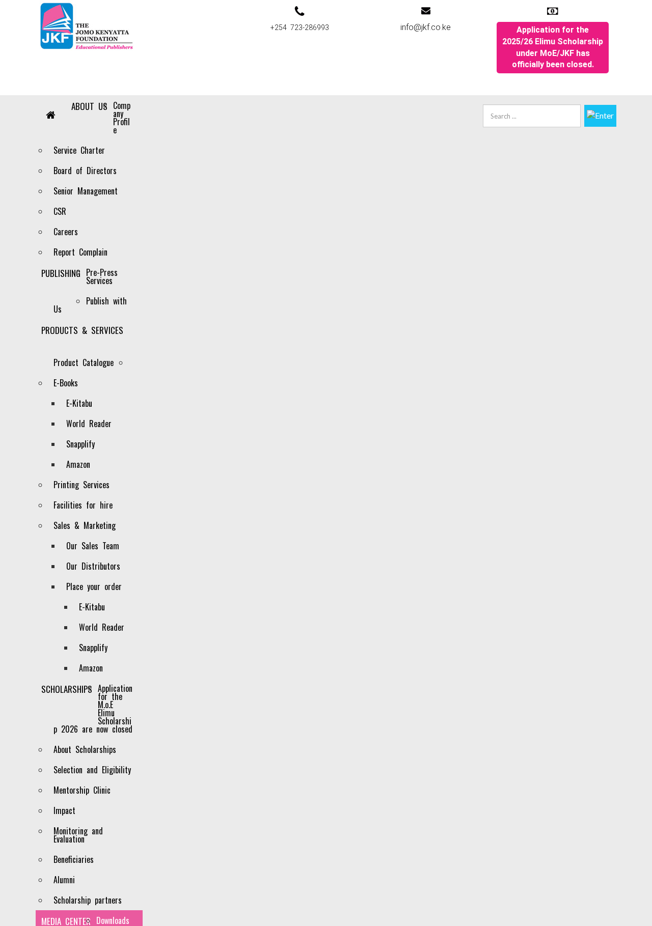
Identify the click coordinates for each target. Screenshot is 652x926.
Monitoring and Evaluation (78, 835)
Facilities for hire (83, 505)
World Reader (89, 423)
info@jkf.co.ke (425, 27)
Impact (64, 810)
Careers (65, 232)
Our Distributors (93, 566)
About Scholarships (84, 749)
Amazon (78, 464)
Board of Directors (85, 170)
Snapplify (80, 444)
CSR (59, 211)
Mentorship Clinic (82, 790)
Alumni (64, 880)
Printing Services (81, 485)
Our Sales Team (92, 546)
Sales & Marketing (84, 525)
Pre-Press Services (102, 276)
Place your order (94, 586)
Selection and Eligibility (92, 770)
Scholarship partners (87, 900)
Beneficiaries (73, 859)
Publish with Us (90, 305)
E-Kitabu (79, 403)
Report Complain (80, 252)
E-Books (65, 383)
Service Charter (79, 150)
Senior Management (85, 191)
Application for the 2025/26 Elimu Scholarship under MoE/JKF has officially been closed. (552, 47)
